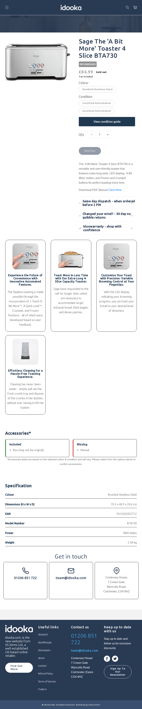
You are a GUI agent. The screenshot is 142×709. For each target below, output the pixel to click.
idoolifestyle (45, 642)
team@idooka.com (71, 578)
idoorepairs (44, 650)
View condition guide (107, 121)
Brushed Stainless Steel (97, 89)
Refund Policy (45, 673)
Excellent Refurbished (96, 111)
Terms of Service (47, 681)
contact (42, 665)
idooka (47, 705)
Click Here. (115, 189)
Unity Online (94, 705)
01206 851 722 (25, 578)
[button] (7, 7)
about (41, 658)
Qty (81, 134)
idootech (43, 634)
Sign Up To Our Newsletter (118, 671)
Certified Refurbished (96, 103)
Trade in (42, 689)
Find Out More (17, 667)
